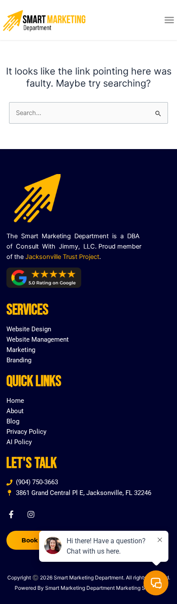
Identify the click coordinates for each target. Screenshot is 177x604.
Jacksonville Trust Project (62, 257)
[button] (169, 20)
